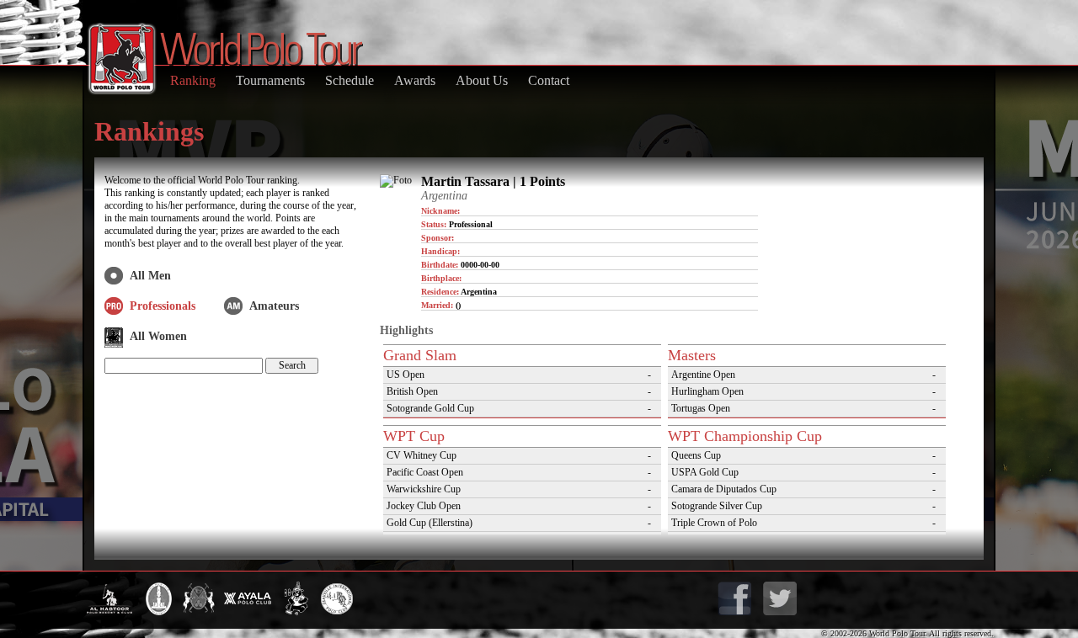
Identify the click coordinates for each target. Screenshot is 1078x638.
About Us (482, 80)
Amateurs (274, 306)
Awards (414, 80)
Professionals (162, 306)
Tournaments (270, 80)
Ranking (193, 80)
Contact (548, 80)
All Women (158, 336)
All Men (150, 275)
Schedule (349, 80)
